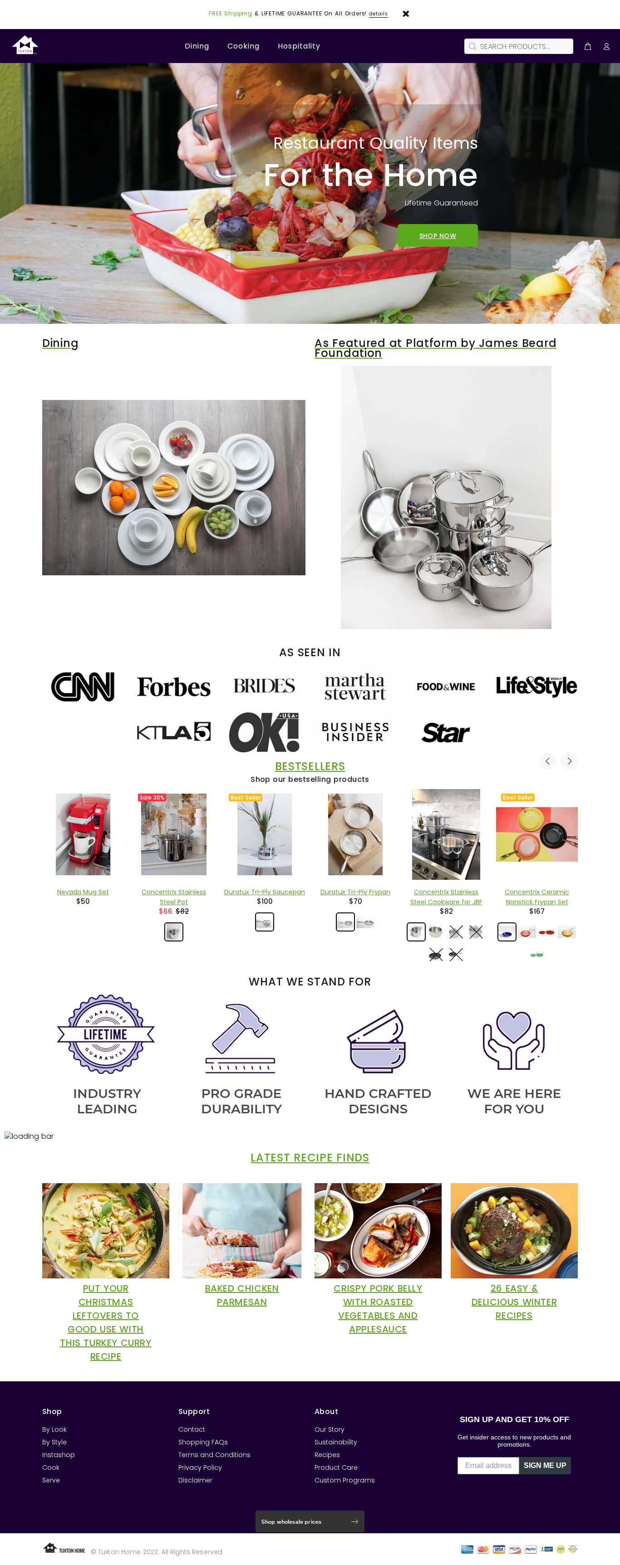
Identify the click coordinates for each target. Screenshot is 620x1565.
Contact (191, 1429)
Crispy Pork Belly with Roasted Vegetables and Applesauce (378, 1309)
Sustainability (336, 1442)
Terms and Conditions (214, 1454)
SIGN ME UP (545, 1465)
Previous (547, 761)
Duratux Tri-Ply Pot (536, 892)
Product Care (336, 1467)
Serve (51, 1480)
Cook (50, 1467)
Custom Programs (345, 1480)
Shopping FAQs (203, 1442)
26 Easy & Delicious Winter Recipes (514, 1302)
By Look (54, 1429)
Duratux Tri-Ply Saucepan (83, 892)
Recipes (327, 1454)
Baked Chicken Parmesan (242, 1295)
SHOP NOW (437, 235)
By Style (54, 1442)
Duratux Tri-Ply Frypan (174, 892)
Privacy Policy (200, 1467)
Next (569, 761)
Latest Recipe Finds (310, 1158)
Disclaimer (195, 1480)
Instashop (58, 1454)
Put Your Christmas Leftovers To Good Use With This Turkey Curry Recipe (105, 1322)
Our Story (329, 1429)
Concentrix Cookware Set (446, 892)
